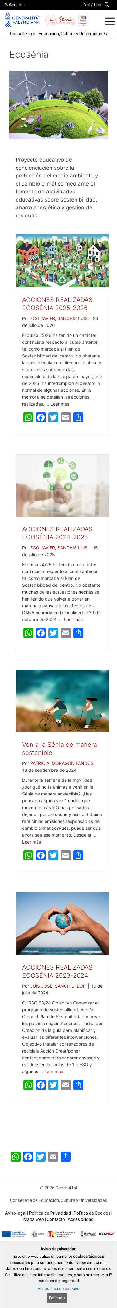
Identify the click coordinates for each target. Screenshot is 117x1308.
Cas (97, 4)
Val (87, 4)
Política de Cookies (92, 1213)
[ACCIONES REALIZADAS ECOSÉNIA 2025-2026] (62, 285)
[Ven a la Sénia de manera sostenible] (62, 730)
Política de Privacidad (50, 1213)
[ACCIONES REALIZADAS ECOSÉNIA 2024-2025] (62, 515)
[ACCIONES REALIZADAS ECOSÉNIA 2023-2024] (62, 953)
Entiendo (57, 1298)
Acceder (17, 4)
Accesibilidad (81, 1219)
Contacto (56, 1219)
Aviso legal (15, 1213)
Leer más (60, 403)
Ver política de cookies (58, 1288)
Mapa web (33, 1219)
